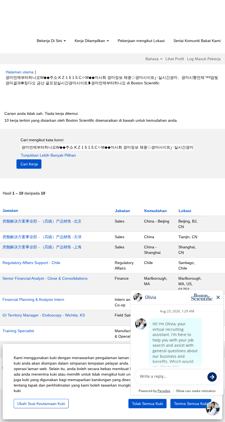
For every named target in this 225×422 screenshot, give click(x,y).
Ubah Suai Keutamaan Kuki (41, 403)
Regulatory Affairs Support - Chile (31, 262)
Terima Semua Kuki (191, 403)
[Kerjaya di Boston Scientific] (37, 19)
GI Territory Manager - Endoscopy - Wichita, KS (43, 315)
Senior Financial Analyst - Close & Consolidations (45, 278)
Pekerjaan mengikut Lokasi (141, 40)
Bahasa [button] (152, 59)
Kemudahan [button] (155, 211)
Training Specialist (18, 331)
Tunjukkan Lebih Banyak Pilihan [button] (48, 155)
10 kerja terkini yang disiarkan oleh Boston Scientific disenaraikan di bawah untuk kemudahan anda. (91, 120)
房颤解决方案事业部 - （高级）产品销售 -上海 (41, 247)
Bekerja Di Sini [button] (50, 40)
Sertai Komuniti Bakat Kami (197, 40)
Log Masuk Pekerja (204, 59)
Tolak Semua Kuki (147, 403)
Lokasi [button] (185, 211)
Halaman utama (19, 72)
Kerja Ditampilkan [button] (90, 40)
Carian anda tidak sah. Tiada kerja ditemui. (41, 113)
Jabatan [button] (122, 211)
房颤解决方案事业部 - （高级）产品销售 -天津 (41, 237)
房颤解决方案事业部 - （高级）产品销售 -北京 (41, 221)
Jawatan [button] (10, 210)
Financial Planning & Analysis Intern (33, 299)
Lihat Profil (174, 59)
